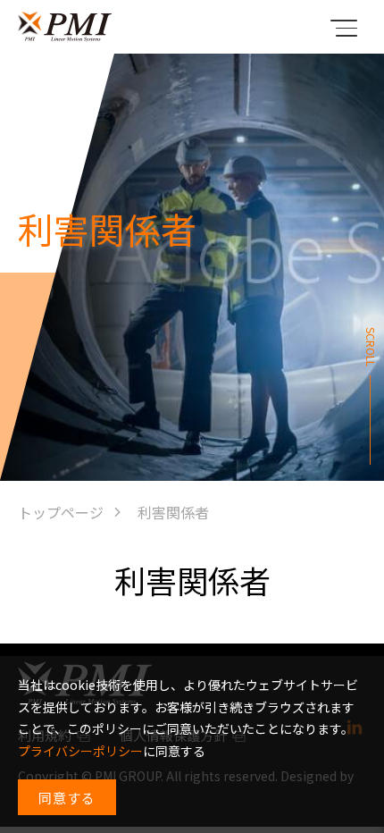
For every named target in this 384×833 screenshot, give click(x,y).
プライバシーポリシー (80, 751)
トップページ (61, 512)
